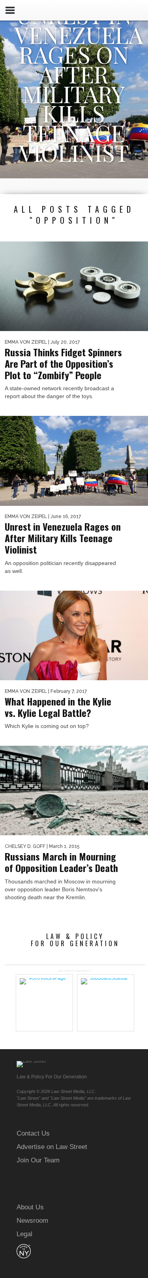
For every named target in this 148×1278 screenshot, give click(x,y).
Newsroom (32, 1220)
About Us (30, 1207)
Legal (24, 1234)
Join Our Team (38, 1160)
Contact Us (33, 1133)
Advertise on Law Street (52, 1147)
